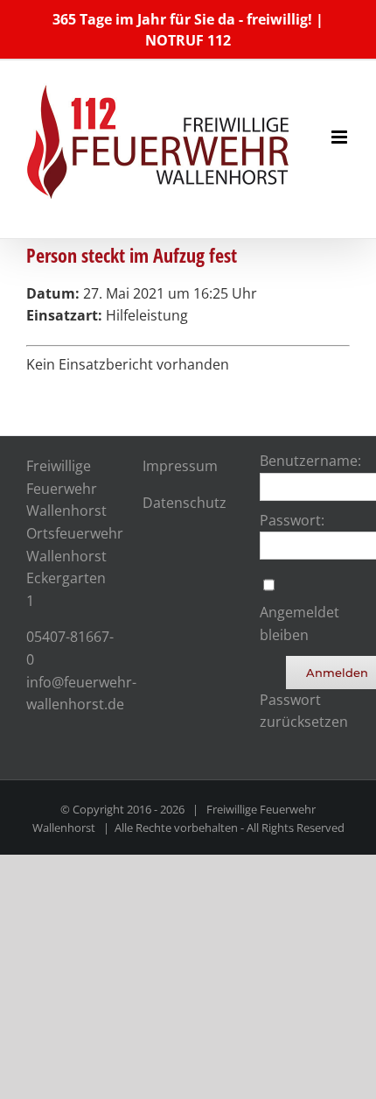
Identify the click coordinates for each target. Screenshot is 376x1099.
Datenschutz (184, 502)
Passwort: (292, 520)
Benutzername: (310, 460)
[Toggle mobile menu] (340, 137)
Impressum (180, 466)
